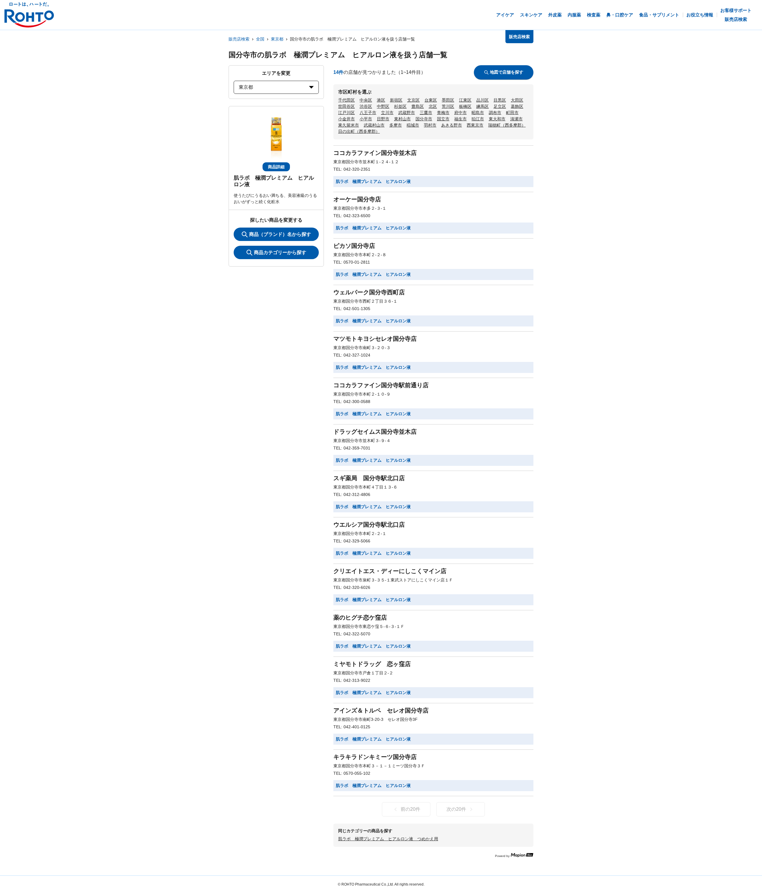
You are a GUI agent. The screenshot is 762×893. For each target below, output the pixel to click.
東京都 (277, 39)
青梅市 (443, 112)
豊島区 (417, 106)
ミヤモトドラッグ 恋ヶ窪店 (372, 664)
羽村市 (430, 125)
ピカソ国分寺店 (354, 245)
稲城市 (413, 125)
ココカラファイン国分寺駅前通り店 (381, 385)
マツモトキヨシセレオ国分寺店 (375, 338)
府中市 (460, 112)
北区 (433, 106)
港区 (381, 100)
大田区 (517, 100)
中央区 (366, 100)
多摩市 (395, 125)
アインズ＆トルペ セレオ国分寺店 (381, 710)
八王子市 (368, 112)
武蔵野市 (406, 112)
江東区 (465, 100)
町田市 (512, 112)
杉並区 (400, 106)
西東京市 (475, 125)
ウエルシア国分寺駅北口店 (369, 524)
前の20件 (410, 809)
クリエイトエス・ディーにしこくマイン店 (389, 571)
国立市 (443, 118)
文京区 (413, 100)
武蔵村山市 (374, 125)
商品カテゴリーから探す (280, 252)
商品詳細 (276, 166)
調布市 (495, 112)
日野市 (383, 118)
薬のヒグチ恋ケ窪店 (360, 617)
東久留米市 (348, 125)
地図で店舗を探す (506, 72)
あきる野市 (451, 125)
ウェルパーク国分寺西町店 (369, 292)
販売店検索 (239, 39)
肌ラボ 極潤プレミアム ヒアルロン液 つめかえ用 (388, 838)
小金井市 (346, 118)
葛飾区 (517, 106)
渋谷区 (366, 106)
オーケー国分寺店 (357, 199)
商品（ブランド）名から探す (280, 234)
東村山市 (402, 118)
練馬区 (482, 106)
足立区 (500, 106)
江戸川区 (346, 112)
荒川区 (448, 106)
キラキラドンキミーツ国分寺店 (375, 757)
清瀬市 (516, 118)
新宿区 (396, 100)
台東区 (430, 100)
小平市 (366, 118)
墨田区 (448, 100)
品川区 (482, 100)
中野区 (383, 106)
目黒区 (500, 100)
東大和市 (497, 118)
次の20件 (456, 809)
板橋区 (465, 106)
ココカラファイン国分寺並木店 (375, 153)
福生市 (460, 118)
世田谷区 (346, 106)
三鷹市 (426, 112)
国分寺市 (424, 118)
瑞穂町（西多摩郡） (507, 125)
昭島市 (477, 112)
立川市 (387, 112)
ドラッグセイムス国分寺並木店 (375, 431)
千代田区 (346, 100)
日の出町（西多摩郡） (359, 131)
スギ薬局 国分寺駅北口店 (369, 478)
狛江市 (477, 118)
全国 (260, 39)
